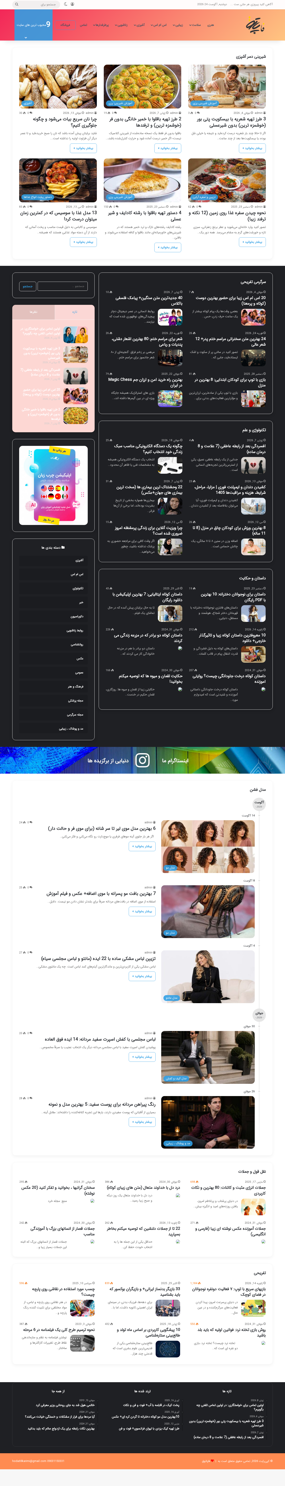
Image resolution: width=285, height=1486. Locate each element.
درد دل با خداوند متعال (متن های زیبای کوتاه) (143, 1188)
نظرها (33, 312)
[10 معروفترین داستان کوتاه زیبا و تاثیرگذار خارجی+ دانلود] (253, 654)
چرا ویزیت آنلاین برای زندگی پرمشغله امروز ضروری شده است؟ (148, 531)
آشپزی (140, 25)
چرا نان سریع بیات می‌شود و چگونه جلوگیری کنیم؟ (65, 122)
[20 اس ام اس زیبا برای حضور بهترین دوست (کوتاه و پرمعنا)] (253, 317)
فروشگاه (65, 25)
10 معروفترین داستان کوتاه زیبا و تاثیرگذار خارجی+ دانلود (232, 638)
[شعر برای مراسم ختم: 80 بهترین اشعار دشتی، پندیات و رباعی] (170, 358)
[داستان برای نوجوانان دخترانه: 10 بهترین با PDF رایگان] (253, 613)
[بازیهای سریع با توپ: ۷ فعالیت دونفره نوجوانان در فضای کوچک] (253, 1308)
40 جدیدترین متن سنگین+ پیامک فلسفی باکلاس (149, 301)
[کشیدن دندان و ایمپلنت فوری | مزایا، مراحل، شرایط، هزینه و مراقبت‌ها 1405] (253, 506)
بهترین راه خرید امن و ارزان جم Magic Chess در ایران (145, 382)
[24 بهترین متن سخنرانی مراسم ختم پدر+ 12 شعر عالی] (253, 358)
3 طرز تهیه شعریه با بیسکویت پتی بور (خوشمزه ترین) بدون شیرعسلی (231, 122)
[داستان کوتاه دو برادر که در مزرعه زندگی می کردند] (180, 648)
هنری (210, 25)
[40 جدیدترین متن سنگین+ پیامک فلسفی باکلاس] (170, 317)
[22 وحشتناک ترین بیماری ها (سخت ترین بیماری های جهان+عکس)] (170, 506)
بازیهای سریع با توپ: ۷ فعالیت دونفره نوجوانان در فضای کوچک (229, 1292)
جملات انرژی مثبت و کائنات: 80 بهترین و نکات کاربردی (228, 1190)
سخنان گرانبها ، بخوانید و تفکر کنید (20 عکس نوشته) (58, 1190)
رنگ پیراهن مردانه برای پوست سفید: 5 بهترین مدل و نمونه (102, 1104)
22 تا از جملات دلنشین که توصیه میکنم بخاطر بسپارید (143, 1231)
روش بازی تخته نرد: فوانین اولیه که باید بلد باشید (231, 1332)
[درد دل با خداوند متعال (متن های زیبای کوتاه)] (178, 1196)
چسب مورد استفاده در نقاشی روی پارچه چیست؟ (63, 1292)
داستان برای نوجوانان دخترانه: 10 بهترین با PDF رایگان (233, 597)
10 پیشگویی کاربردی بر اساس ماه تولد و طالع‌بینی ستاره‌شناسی (148, 1332)
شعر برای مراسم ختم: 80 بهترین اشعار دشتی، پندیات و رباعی (147, 342)
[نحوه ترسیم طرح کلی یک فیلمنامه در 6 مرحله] (82, 1343)
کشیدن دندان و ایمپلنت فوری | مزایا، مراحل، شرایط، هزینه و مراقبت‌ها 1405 (230, 490)
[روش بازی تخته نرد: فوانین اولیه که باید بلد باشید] (263, 1343)
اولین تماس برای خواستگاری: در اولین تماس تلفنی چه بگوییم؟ (40, 331)
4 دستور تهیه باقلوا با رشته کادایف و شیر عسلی (144, 216)
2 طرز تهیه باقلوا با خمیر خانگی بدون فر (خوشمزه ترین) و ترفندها (145, 122)
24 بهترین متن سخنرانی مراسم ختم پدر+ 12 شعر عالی (230, 342)
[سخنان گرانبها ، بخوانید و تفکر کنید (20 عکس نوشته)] (92, 1201)
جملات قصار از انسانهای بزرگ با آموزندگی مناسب (63, 1231)
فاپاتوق (206, 1461)
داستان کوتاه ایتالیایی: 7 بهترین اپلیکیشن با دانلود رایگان (147, 597)
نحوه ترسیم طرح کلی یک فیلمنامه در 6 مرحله (59, 1330)
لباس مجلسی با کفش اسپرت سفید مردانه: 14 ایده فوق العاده (100, 1039)
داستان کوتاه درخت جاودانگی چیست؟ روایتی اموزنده (229, 679)
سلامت (196, 25)
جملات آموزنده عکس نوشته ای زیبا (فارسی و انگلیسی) (230, 1231)
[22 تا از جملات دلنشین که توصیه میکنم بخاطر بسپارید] (178, 1241)
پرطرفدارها (102, 25)
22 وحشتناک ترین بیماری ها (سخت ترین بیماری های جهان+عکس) (149, 490)
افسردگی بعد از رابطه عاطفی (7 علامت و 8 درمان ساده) (232, 449)
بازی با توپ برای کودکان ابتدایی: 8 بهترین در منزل (230, 382)
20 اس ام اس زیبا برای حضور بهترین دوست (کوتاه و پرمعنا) (231, 301)
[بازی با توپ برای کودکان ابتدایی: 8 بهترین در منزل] (253, 398)
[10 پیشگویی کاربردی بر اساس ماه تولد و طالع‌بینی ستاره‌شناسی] (168, 1349)
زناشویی (123, 25)
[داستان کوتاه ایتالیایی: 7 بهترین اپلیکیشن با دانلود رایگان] (170, 613)
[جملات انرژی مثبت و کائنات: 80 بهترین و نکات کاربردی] (253, 1207)
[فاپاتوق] (256, 25)
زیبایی (179, 25)
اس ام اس (160, 25)
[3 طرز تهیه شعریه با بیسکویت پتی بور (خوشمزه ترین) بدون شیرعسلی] (75, 354)
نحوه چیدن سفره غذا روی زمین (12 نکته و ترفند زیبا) (227, 216)
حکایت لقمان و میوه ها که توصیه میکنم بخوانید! (150, 679)
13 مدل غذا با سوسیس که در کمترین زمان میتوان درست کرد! (58, 216)
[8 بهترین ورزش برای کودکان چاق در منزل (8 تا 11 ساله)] (253, 547)
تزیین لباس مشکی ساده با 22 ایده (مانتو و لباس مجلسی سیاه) (98, 958)
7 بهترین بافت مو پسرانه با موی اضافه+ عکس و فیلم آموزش (101, 893)
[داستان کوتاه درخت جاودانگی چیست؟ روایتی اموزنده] (263, 689)
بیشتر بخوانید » (252, 148)
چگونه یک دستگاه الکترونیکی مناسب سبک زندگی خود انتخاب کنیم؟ (148, 449)
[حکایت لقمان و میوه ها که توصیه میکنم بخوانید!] (180, 689)
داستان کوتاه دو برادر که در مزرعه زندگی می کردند (148, 638)
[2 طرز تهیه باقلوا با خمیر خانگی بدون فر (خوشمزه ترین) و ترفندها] (75, 415)
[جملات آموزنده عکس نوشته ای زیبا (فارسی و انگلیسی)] (263, 1241)
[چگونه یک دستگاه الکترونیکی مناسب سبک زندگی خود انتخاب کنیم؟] (170, 465)
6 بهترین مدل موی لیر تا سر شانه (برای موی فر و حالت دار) (102, 828)
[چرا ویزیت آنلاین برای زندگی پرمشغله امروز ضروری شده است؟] (170, 547)
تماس (83, 25)
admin (259, 113)
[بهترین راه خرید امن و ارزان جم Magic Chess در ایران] (170, 398)
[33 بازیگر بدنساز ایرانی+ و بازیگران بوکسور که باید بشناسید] (168, 1308)
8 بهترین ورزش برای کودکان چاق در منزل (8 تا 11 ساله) (229, 531)
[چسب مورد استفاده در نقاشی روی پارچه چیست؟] (82, 1308)
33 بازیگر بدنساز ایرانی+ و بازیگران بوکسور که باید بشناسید (145, 1292)
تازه (74, 312)
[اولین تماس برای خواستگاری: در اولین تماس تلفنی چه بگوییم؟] (75, 334)
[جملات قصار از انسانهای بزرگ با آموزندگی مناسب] (92, 1241)
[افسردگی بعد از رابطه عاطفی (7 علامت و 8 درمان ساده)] (253, 465)
